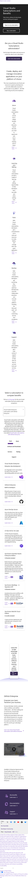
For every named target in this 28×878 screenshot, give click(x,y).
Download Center (21, 839)
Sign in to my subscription (11, 25)
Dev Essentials (4, 826)
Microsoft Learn (14, 857)
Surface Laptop (10, 835)
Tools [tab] (10, 441)
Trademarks (18, 875)
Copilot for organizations (20, 836)
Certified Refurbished (5, 843)
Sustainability (3, 865)
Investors (2, 864)
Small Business (18, 856)
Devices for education (22, 844)
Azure (23, 856)
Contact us (15, 874)
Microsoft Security (10, 852)
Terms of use (11, 875)
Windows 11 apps (4, 839)
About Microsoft (4, 862)
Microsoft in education (10, 844)
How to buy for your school (7, 848)
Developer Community (7, 829)
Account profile (13, 839)
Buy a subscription (11, 30)
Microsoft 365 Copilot (8, 856)
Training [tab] (18, 451)
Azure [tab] (17, 441)
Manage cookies (4, 875)
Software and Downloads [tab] (14, 446)
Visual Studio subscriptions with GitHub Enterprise (16, 433)
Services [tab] (10, 451)
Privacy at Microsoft (21, 862)
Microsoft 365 (3, 854)
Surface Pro (3, 835)
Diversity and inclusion (10, 864)
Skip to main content (5, 1)
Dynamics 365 (19, 852)
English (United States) (5, 871)
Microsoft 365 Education (21, 846)
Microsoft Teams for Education (7, 846)
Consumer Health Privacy (6, 874)
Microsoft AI (3, 852)
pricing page (11, 399)
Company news (12, 862)
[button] (14, 749)
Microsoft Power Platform (13, 854)
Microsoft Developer (5, 857)
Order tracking (20, 841)
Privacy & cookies (23, 874)
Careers (26, 861)
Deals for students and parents (14, 849)
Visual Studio (7, 832)
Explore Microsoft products (19, 838)
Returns (14, 841)
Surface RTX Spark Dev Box (7, 836)
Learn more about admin (14, 58)
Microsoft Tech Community (16, 859)
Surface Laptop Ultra (19, 835)
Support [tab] (14, 457)
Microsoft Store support (6, 841)
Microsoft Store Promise (17, 843)
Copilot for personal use (6, 838)
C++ (17, 832)
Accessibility (19, 864)
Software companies (11, 861)
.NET (13, 832)
